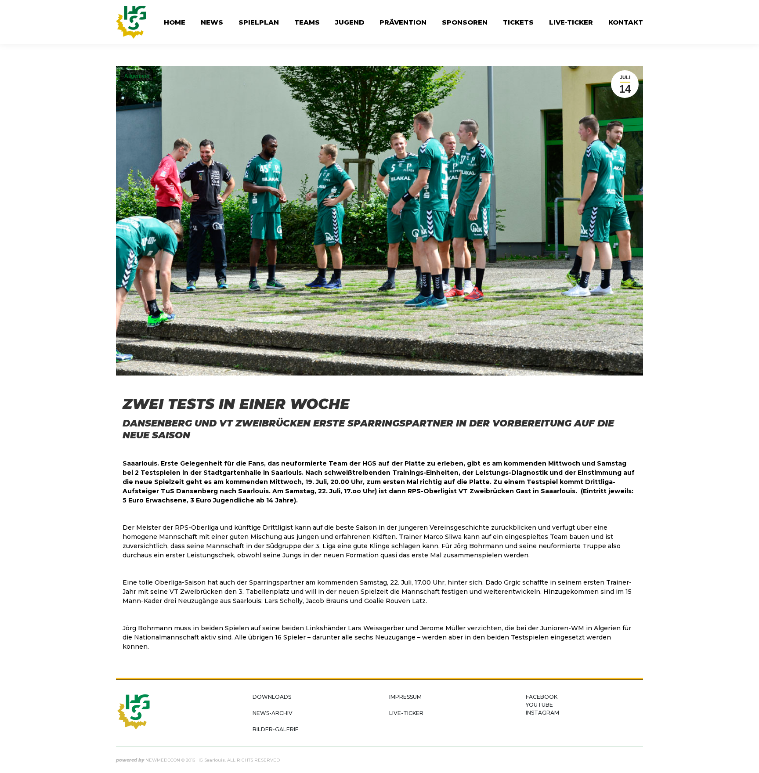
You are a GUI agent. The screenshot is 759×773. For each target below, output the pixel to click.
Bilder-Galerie (276, 729)
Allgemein (136, 76)
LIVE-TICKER (406, 713)
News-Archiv (273, 713)
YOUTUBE (539, 704)
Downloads (272, 697)
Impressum (405, 697)
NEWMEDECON (162, 760)
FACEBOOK (541, 697)
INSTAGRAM (542, 712)
